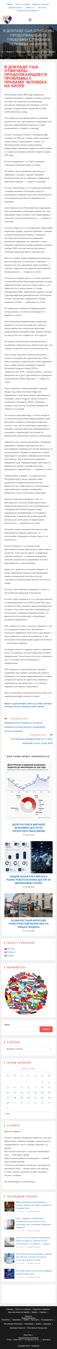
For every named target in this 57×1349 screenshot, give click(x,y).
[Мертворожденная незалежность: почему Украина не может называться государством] (9, 1207)
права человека (44, 704)
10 (8, 1092)
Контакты (47, 1340)
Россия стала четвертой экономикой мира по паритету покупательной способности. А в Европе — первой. (33, 1241)
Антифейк (25, 1312)
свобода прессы (12, 707)
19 (22, 1097)
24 (8, 1103)
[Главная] (2, 52)
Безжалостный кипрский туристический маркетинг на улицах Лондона (28, 923)
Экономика (16, 1320)
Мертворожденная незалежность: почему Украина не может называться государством (34, 1205)
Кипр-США (31, 704)
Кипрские (14, 1328)
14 (35, 1092)
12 (22, 1092)
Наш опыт (18, 1340)
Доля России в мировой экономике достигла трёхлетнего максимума (28, 827)
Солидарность (47, 1320)
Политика (6, 1320)
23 (49, 1097)
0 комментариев (33, 1211)
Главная (9, 4)
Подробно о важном (40, 4)
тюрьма (40, 707)
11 (15, 1092)
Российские (8, 1324)
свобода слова (28, 707)
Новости (29, 8)
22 (42, 1097)
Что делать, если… (32, 1340)
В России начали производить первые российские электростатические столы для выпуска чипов (34, 1257)
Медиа (34, 1312)
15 (42, 1092)
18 (15, 1097)
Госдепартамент (18, 704)
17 (8, 1097)
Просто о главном (22, 4)
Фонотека (42, 8)
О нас (9, 1340)
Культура (35, 1320)
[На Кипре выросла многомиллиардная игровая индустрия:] (9, 1274)
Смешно (42, 1312)
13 (28, 1092)
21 (35, 1097)
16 (49, 1092)
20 (28, 1097)
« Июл (7, 1114)
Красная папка (15, 8)
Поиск (7, 1025)
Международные (28, 1318)
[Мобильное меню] (29, 19)
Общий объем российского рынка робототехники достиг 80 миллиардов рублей (28, 879)
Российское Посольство (37, 1328)
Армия (26, 1320)
